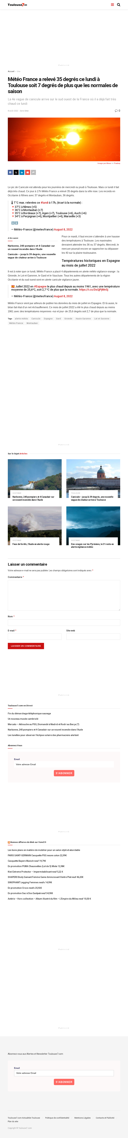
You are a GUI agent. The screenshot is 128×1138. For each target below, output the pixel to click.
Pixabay (117, 163)
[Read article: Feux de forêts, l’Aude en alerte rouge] (35, 525)
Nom (11, 616)
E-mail (12, 630)
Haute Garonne (83, 319)
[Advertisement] (64, 36)
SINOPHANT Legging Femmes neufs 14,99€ (30, 882)
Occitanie (16, 493)
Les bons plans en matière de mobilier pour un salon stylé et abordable (44, 850)
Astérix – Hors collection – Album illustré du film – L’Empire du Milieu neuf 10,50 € (49, 898)
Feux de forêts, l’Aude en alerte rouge (30, 544)
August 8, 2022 (63, 229)
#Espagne (40, 286)
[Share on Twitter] (16, 172)
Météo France (16, 323)
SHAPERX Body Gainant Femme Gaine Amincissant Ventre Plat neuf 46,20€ (45, 877)
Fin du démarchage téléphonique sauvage (29, 713)
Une (18, 71)
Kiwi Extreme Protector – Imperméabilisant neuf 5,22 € (35, 871)
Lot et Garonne (101, 319)
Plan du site (13, 1121)
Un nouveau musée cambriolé (23, 719)
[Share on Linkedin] (21, 172)
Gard (58, 319)
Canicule (36, 319)
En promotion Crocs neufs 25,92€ (25, 888)
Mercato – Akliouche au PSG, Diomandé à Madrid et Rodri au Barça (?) (43, 724)
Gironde (68, 319)
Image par (102, 163)
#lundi (44, 202)
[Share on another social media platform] (33, 172)
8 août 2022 (13, 111)
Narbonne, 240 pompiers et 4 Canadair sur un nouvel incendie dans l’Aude (45, 729)
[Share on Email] (27, 172)
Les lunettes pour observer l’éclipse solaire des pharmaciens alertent (43, 735)
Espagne (48, 319)
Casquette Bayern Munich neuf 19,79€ (27, 861)
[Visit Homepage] (17, 4)
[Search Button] (118, 4)
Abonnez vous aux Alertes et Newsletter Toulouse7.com (35, 1054)
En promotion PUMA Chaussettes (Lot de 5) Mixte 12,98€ (36, 866)
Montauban (32, 323)
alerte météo (21, 319)
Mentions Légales (82, 1118)
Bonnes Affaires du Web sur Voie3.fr (28, 842)
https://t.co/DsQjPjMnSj (93, 289)
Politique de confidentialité (57, 1118)
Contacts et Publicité (105, 1118)
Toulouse (75, 493)
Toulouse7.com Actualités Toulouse (24, 1118)
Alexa (108, 163)
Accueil (11, 71)
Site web (70, 630)
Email (17, 759)
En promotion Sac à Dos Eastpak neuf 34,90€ (30, 893)
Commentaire (16, 577)
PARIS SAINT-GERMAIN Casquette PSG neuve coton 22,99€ (37, 855)
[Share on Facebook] (10, 172)
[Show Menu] (112, 4)
